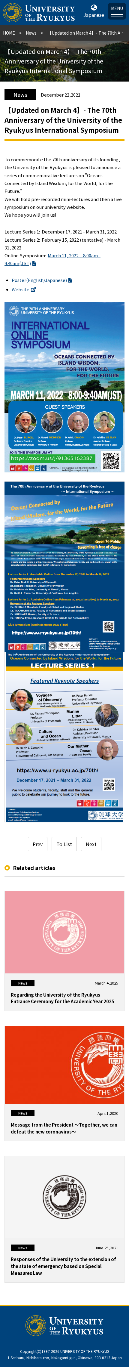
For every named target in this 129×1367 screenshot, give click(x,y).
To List (64, 844)
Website (20, 289)
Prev (38, 844)
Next (91, 844)
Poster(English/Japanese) (39, 280)
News (31, 33)
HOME (9, 33)
